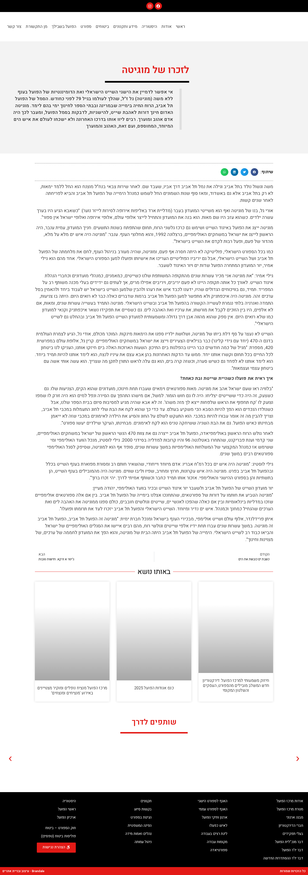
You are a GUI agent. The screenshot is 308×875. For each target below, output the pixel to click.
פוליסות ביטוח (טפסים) (58, 836)
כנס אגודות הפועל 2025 (154, 688)
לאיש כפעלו (218, 825)
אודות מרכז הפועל (289, 801)
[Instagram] (150, 6)
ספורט (86, 27)
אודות (166, 27)
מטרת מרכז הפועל (290, 809)
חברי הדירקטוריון (291, 825)
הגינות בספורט (141, 817)
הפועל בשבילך (64, 27)
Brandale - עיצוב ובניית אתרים (23, 871)
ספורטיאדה (218, 850)
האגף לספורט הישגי (212, 801)
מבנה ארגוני (294, 817)
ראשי (180, 27)
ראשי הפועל (67, 809)
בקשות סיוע (143, 809)
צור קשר (14, 27)
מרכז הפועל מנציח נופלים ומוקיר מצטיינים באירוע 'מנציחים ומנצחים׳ (72, 690)
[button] (254, 172)
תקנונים (146, 801)
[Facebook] (158, 6)
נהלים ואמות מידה (138, 833)
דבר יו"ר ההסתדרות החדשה (283, 858)
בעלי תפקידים (292, 833)
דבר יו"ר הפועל (292, 850)
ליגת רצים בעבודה (214, 833)
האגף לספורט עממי (213, 809)
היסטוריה (149, 27)
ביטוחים (102, 27)
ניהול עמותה (143, 841)
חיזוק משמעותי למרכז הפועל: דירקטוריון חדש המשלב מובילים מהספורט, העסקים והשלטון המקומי (236, 685)
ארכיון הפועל (66, 817)
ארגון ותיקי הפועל (214, 817)
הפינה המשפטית (140, 825)
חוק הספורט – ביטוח (60, 828)
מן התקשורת (36, 27)
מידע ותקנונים (125, 27)
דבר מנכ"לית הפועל (289, 841)
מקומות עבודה (217, 841)
